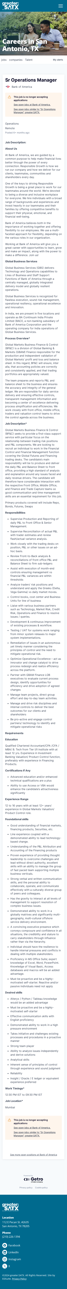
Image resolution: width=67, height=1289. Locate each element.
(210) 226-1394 (11, 1236)
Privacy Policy (19, 1278)
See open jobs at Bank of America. (32, 104)
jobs (4, 59)
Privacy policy (26, 1187)
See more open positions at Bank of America (33, 1154)
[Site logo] (10, 6)
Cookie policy (41, 1187)
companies (15, 59)
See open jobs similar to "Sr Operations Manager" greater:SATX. (35, 111)
